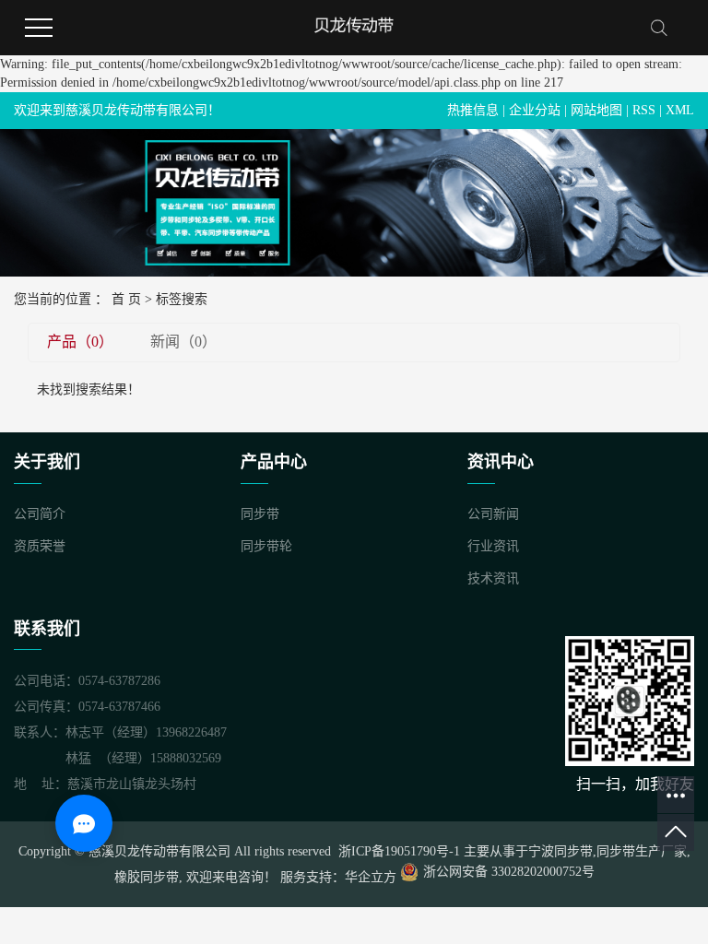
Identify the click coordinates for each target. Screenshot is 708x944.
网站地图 (596, 110)
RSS (643, 110)
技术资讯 (493, 578)
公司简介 (39, 514)
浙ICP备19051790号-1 (397, 851)
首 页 (126, 299)
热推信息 (473, 110)
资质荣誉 (39, 546)
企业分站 (534, 110)
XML (680, 110)
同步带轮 (266, 546)
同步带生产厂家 (641, 851)
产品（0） (80, 341)
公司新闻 (493, 514)
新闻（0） (183, 341)
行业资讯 (493, 546)
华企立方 (370, 877)
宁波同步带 (560, 851)
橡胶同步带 (146, 877)
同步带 (260, 514)
